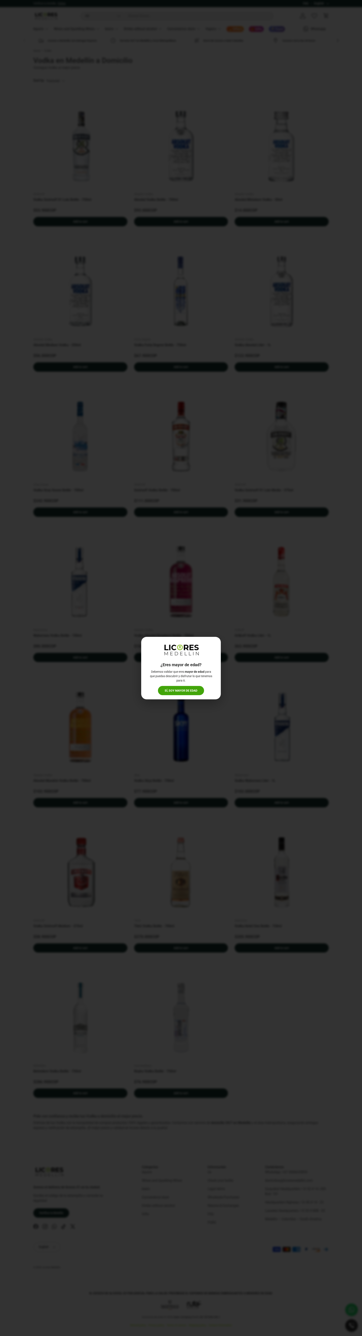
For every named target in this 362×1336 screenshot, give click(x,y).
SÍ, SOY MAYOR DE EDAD (181, 690)
